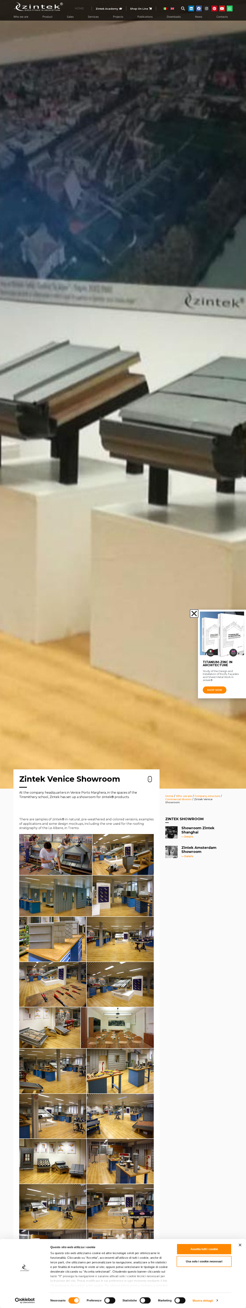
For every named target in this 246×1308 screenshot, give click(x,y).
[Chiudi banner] (240, 1245)
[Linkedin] (191, 8)
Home (169, 795)
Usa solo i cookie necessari (204, 1261)
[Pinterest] (214, 8)
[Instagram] (206, 8)
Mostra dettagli (203, 1300)
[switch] (109, 1300)
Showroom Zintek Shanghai (197, 830)
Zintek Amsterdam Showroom (198, 850)
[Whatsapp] (230, 8)
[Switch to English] (172, 8)
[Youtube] (222, 8)
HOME (79, 8)
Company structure (207, 795)
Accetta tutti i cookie (204, 1249)
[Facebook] (199, 8)
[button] (183, 8)
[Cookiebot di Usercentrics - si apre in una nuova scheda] (25, 1300)
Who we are (184, 795)
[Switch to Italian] (165, 8)
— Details (187, 836)
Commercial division (178, 799)
